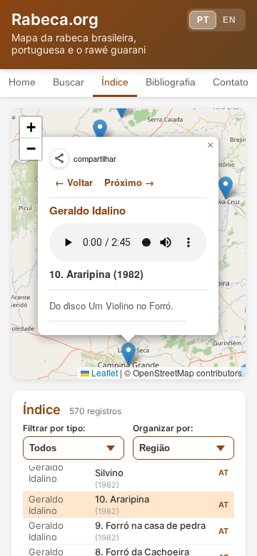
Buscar (68, 82)
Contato (230, 82)
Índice (114, 82)
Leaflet (103, 372)
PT (202, 20)
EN (229, 20)
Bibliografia (171, 82)
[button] (100, 131)
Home (22, 82)
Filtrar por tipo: (54, 428)
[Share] (59, 158)
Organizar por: (163, 428)
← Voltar (74, 182)
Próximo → (129, 182)
